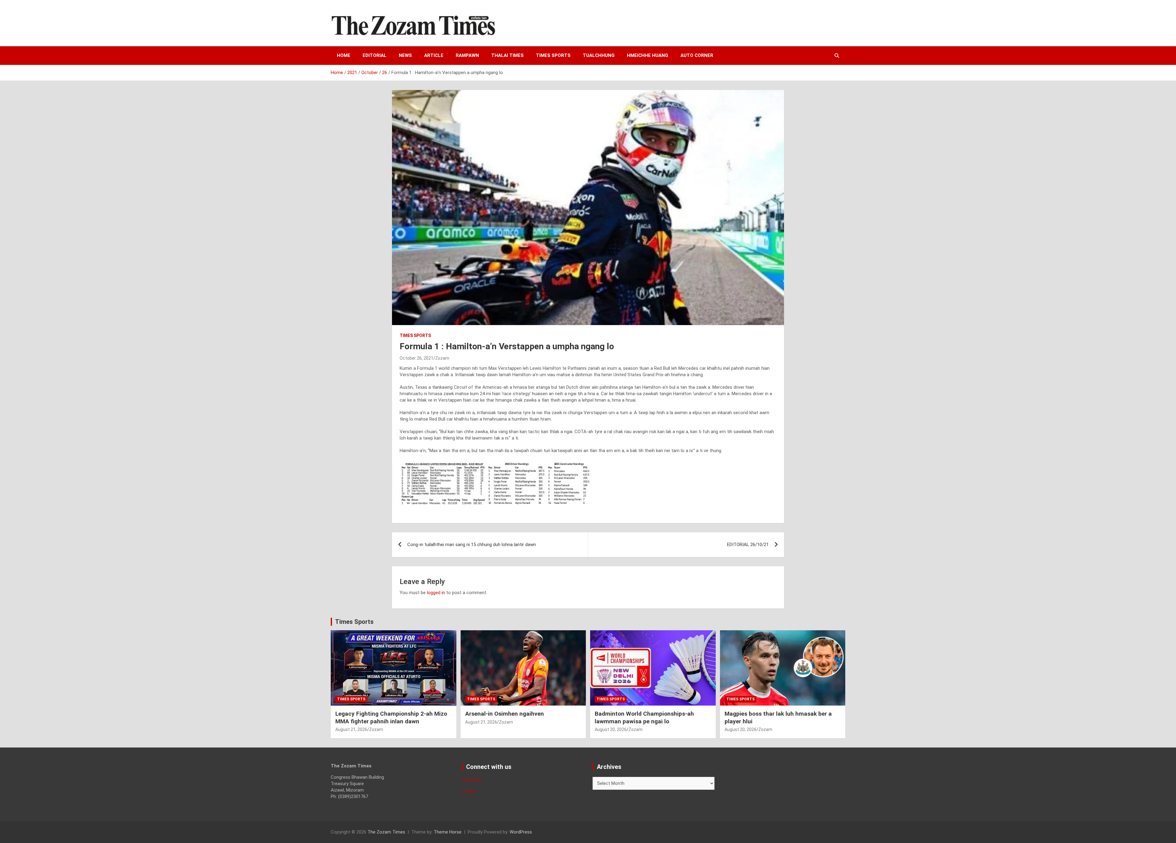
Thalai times (507, 55)
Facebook (472, 780)
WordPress (521, 832)
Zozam (442, 358)
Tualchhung (599, 55)
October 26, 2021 (416, 358)
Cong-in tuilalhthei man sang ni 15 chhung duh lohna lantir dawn (471, 544)
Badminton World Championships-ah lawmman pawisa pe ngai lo (644, 717)
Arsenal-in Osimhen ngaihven (504, 713)
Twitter (469, 791)
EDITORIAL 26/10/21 (748, 544)
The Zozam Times (386, 832)
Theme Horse (448, 832)
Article (433, 55)
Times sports (553, 55)
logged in (436, 592)
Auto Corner (696, 55)
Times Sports (354, 621)
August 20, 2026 (611, 729)
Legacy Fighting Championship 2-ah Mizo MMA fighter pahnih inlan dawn (391, 717)
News (405, 55)
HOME (343, 55)
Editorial (374, 55)
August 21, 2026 (351, 729)
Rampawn (467, 55)
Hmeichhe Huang (647, 55)
